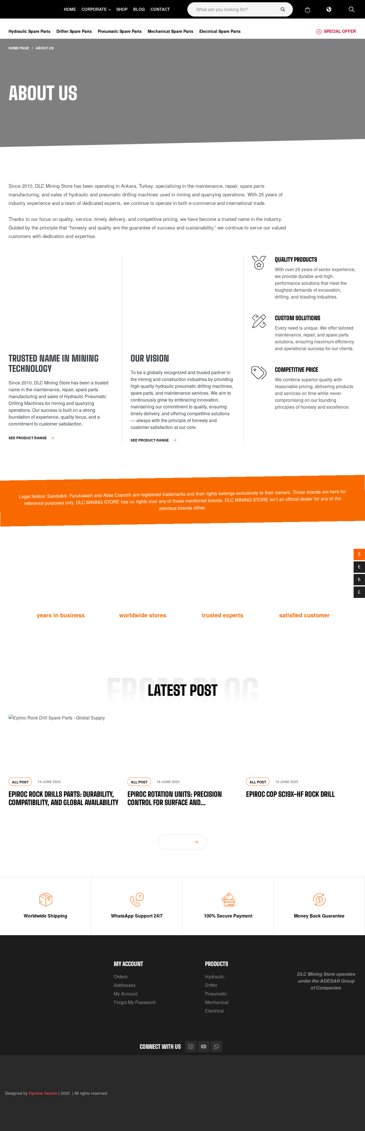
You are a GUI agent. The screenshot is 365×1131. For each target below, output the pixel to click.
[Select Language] (329, 9)
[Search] (283, 9)
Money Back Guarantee (319, 915)
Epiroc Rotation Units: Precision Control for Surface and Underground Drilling (174, 798)
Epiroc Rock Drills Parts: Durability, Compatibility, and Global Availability (63, 798)
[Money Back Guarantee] (319, 899)
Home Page (19, 48)
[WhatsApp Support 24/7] (137, 899)
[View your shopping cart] (307, 10)
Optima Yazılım (43, 1093)
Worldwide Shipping (45, 915)
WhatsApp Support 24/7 (137, 915)
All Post (20, 782)
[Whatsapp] (216, 1046)
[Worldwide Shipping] (45, 899)
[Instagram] (190, 1046)
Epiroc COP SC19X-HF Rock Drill (290, 794)
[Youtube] (203, 1046)
